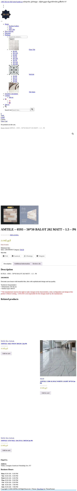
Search (12, 39)
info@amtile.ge (18, 2)
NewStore (40, 489)
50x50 (7, 128)
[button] (73, 134)
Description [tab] (7, 264)
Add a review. (14, 235)
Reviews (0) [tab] (37, 264)
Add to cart (6, 353)
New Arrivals (10, 341)
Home (3, 128)
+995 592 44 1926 (7, 2)
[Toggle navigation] (1, 21)
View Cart (4, 121)
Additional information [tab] (22, 264)
